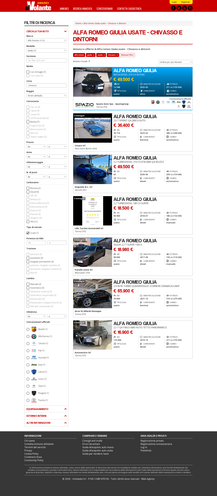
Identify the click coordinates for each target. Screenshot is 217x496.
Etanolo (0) (35, 214)
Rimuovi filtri (127, 55)
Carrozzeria (32, 101)
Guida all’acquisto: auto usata (97, 450)
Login (174, 2)
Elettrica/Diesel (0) (38, 206)
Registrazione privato (152, 440)
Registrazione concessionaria (156, 444)
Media (29, 66)
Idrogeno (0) (35, 217)
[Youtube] (184, 8)
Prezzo (30, 142)
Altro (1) (33, 221)
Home (78, 23)
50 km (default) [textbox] (35, 95)
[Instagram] (190, 8)
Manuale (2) (35, 284)
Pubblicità (146, 450)
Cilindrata (31, 311)
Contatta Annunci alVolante (39, 444)
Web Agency (148, 478)
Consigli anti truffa (92, 440)
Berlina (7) (34, 121)
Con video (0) (36, 75)
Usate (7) (34, 233)
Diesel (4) (34, 191)
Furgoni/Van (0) (37, 125)
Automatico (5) (37, 287)
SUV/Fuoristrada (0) (39, 118)
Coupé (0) (34, 114)
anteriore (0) (36, 254)
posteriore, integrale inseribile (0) (45, 269)
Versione (31, 56)
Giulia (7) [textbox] (32, 50)
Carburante (32, 182)
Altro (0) (33, 133)
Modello (30, 46)
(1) (42, 329)
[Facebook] (173, 8)
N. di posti (31, 172)
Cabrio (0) (34, 110)
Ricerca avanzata (82, 8)
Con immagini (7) (38, 72)
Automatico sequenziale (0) (43, 295)
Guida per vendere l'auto (95, 453)
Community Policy (34, 460)
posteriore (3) (36, 258)
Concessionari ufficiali (38, 322)
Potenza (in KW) (34, 238)
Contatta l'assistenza (129, 8)
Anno (29, 152)
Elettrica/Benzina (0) (39, 203)
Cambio (30, 278)
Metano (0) (35, 199)
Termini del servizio (35, 447)
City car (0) (35, 107)
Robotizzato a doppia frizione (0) (45, 302)
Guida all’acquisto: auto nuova (98, 447)
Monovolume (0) (38, 129)
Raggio (30, 91)
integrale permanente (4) (41, 261)
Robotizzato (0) (37, 298)
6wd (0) (33, 272)
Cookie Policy (31, 453)
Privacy (28, 450)
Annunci (64, 8)
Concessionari (105, 8)
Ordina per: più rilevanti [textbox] (171, 62)
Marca (29, 36)
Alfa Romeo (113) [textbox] (36, 40)
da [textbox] (29, 146)
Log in (144, 447)
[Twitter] (179, 8)
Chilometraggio (34, 162)
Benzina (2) (35, 188)
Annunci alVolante (38, 5)
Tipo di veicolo (34, 227)
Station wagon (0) (38, 136)
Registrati (185, 2)
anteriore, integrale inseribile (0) (45, 265)
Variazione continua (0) (41, 291)
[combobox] (46, 40)
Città (29, 81)
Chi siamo (29, 440)
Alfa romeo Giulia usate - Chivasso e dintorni (104, 23)
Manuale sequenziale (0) (41, 306)
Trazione (31, 248)
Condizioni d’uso (33, 457)
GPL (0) (33, 195)
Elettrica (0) (35, 210)
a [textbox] (49, 146)
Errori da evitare (91, 444)
